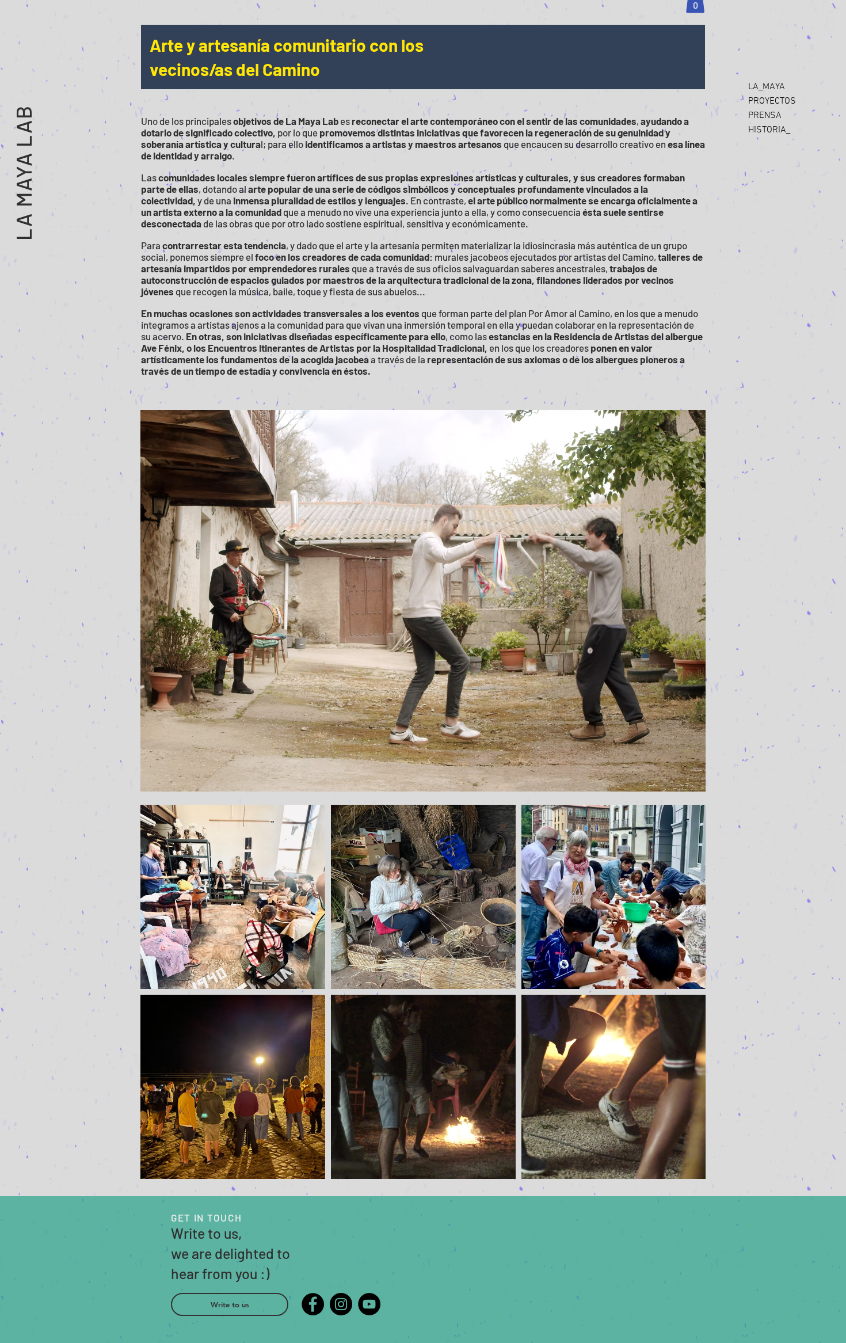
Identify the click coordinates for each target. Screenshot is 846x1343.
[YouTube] (369, 1304)
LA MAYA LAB (23, 172)
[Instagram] (341, 1304)
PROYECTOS (772, 101)
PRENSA (765, 115)
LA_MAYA (766, 87)
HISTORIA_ (769, 130)
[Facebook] (313, 1304)
